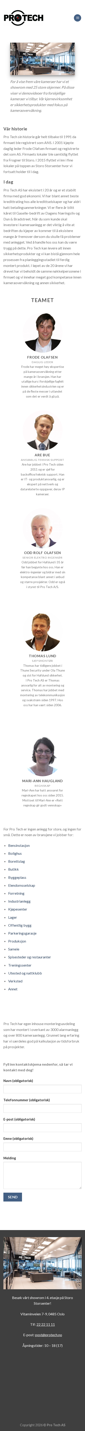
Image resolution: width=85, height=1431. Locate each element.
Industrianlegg (19, 901)
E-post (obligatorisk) (19, 1119)
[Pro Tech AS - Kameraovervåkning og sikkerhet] (23, 18)
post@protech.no (48, 1335)
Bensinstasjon (19, 845)
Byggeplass (17, 877)
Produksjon (17, 941)
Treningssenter (20, 965)
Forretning (16, 893)
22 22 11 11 (45, 1324)
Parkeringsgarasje (22, 933)
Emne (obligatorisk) (18, 1138)
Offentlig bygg (20, 925)
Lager (12, 917)
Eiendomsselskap (21, 885)
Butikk (13, 869)
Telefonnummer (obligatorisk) (26, 1100)
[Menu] (77, 18)
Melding (9, 1158)
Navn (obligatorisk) (18, 1081)
